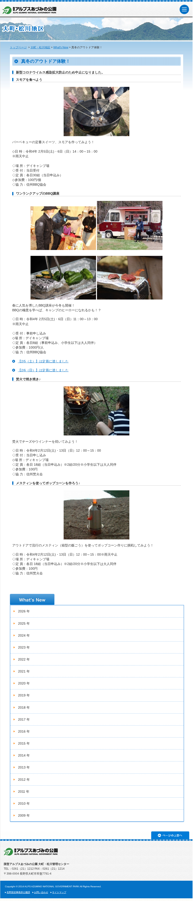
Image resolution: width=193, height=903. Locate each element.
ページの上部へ (170, 835)
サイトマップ (59, 892)
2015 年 (24, 743)
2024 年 (24, 635)
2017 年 (24, 719)
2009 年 (24, 815)
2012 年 (24, 779)
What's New (60, 47)
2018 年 (24, 707)
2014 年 (24, 755)
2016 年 (24, 731)
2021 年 (24, 671)
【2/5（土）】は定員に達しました (43, 361)
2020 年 (24, 683)
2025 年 (24, 623)
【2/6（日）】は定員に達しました (43, 370)
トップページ (18, 47)
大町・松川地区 (40, 47)
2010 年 (24, 803)
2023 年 (24, 647)
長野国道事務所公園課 (18, 892)
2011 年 (23, 791)
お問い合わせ (41, 892)
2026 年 (24, 611)
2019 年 (24, 695)
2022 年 (24, 659)
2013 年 (24, 767)
